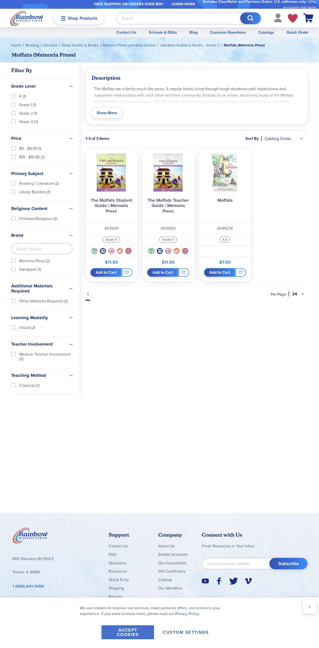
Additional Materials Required (32, 289)
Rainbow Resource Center (30, 537)
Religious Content (29, 208)
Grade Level (23, 86)
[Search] (250, 18)
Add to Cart (106, 272)
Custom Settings (186, 632)
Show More (107, 113)
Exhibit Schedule (173, 554)
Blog (193, 32)
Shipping (116, 588)
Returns (115, 596)
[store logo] (26, 18)
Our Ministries (170, 588)
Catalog (165, 579)
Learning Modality (29, 317)
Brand (17, 235)
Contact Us (126, 32)
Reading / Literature (41, 45)
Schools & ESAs (163, 32)
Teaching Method (28, 375)
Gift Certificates (171, 571)
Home (16, 45)
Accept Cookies (128, 632)
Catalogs (266, 32)
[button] (278, 17)
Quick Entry (119, 579)
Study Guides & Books (80, 45)
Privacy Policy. (187, 613)
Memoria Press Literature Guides (129, 45)
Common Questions (228, 32)
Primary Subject (27, 173)
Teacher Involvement (32, 344)
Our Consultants (172, 563)
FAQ (112, 554)
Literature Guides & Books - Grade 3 (189, 45)
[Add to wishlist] (127, 272)
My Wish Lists (293, 18)
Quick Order (298, 32)
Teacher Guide (173, 101)
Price (16, 138)
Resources (118, 571)
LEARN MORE (183, 4)
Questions (117, 563)
